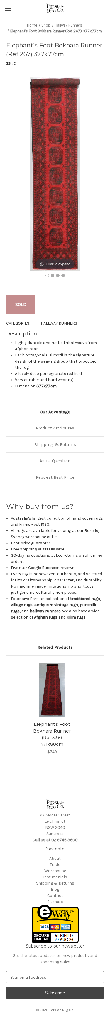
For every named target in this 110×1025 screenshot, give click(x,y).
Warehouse (55, 870)
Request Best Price (55, 477)
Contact (55, 895)
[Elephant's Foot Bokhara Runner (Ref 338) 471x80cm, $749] (51, 690)
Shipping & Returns (55, 444)
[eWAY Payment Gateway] (55, 923)
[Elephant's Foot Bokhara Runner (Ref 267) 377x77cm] (47, 275)
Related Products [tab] (55, 647)
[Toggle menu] (8, 8)
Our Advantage (55, 411)
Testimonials (55, 876)
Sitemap (55, 901)
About (55, 858)
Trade (55, 864)
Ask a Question (55, 460)
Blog (55, 889)
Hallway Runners (59, 323)
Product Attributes (55, 428)
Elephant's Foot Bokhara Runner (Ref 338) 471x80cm (52, 734)
